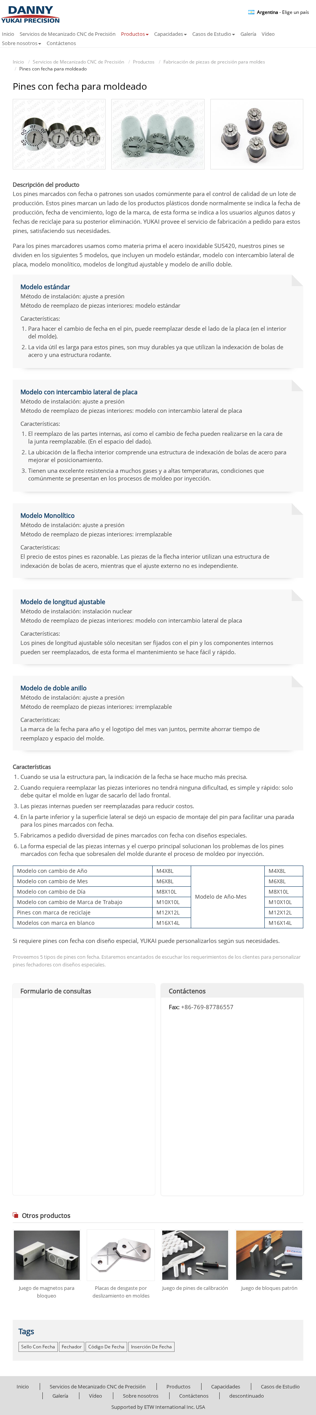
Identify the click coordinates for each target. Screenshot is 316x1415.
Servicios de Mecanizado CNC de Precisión (68, 33)
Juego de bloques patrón (269, 1287)
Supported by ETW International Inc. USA (158, 1406)
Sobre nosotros (140, 1395)
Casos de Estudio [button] (211, 33)
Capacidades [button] (168, 33)
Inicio (8, 33)
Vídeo (268, 33)
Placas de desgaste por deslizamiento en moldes (121, 1291)
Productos (144, 62)
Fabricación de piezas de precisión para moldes (214, 62)
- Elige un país (283, 12)
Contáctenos (61, 43)
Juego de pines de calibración (195, 1287)
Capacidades (225, 1386)
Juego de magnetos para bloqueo (46, 1291)
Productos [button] (133, 33)
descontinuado (246, 1395)
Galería (248, 33)
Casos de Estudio (280, 1386)
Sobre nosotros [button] (19, 43)
